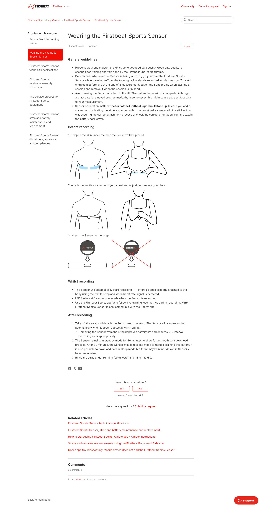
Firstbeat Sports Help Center (44, 20)
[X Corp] (74, 368)
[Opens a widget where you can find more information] (246, 500)
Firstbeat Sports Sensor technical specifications (44, 68)
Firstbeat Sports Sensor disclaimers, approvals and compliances (44, 139)
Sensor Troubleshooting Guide (44, 41)
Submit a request (209, 6)
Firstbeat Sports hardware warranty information (40, 83)
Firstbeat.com (61, 6)
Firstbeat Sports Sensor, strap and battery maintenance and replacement (44, 120)
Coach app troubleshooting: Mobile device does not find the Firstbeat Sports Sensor (121, 450)
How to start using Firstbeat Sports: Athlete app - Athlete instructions (111, 436)
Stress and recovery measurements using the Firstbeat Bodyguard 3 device (116, 443)
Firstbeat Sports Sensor (77, 20)
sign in (79, 479)
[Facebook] (69, 368)
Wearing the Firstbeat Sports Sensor (42, 54)
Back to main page (39, 499)
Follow (187, 46)
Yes (122, 388)
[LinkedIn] (80, 368)
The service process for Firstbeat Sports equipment (44, 100)
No (140, 388)
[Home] (39, 6)
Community (187, 6)
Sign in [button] (227, 6)
